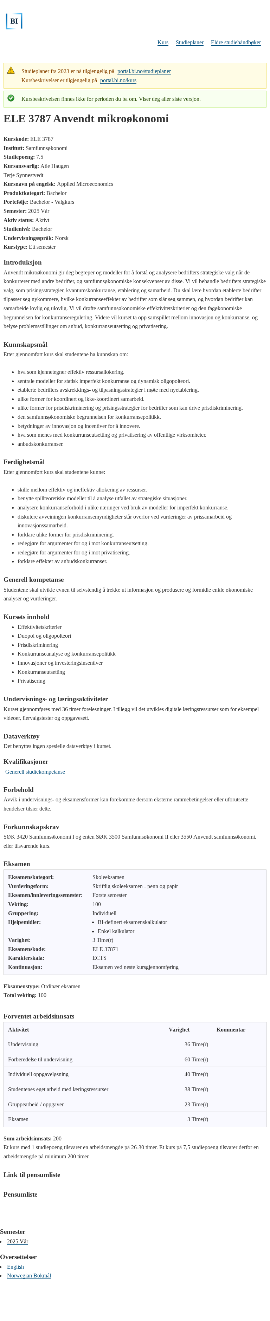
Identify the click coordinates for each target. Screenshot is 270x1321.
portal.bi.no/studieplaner (144, 71)
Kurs (163, 42)
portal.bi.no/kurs (118, 80)
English (15, 1267)
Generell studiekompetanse (35, 772)
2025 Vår (17, 1241)
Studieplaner (190, 42)
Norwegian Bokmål (29, 1275)
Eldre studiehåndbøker (236, 42)
